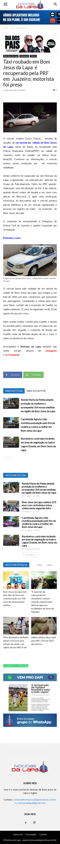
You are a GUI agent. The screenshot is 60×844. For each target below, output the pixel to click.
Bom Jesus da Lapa (19, 27)
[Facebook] (26, 823)
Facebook (13, 354)
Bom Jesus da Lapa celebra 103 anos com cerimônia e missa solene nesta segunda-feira (39, 505)
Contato (43, 834)
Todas (39, 565)
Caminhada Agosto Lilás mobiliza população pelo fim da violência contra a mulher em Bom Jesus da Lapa (39, 522)
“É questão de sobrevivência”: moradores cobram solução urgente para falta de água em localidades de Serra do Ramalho (42, 601)
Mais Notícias (14, 390)
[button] (55, 4)
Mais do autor (36, 390)
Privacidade (31, 834)
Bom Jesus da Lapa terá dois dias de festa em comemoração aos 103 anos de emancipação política (15, 598)
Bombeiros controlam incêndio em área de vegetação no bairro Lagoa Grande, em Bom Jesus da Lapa (39, 541)
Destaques (24, 56)
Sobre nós (18, 834)
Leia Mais (29, 554)
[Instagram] (34, 823)
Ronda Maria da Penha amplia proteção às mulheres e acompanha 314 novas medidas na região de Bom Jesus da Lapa (39, 488)
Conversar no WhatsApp (15, 665)
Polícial (33, 56)
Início (5, 27)
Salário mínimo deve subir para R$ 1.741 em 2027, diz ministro (43, 640)
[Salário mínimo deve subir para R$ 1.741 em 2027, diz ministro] (44, 626)
